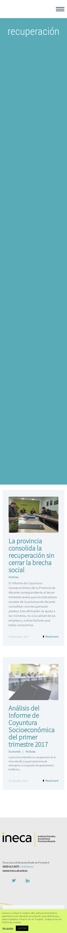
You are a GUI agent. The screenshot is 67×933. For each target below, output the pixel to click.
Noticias (13, 577)
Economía (14, 751)
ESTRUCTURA (46, 34)
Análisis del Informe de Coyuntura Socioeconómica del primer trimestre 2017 (32, 726)
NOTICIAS (43, 71)
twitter (13, 880)
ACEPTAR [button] (22, 928)
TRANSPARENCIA (48, 38)
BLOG (40, 76)
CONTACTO (44, 80)
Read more (51, 636)
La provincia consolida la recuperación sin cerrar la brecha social (31, 555)
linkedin (27, 880)
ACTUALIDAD (45, 62)
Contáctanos (26, 866)
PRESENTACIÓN (47, 24)
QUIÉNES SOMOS (48, 15)
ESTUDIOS (44, 52)
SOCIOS (42, 29)
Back (40, 20)
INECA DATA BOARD (50, 57)
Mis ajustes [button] (8, 928)
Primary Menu (60, 9)
